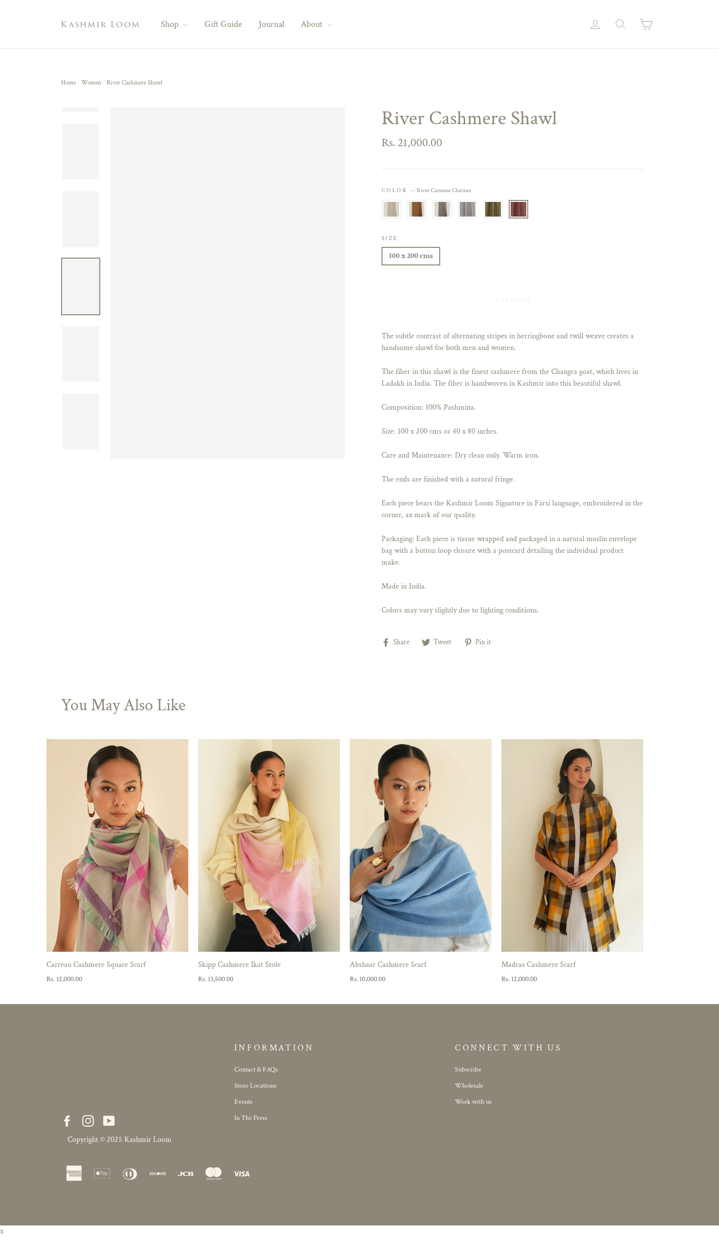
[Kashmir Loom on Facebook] (67, 1121)
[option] (227, 283)
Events (243, 1101)
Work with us (473, 1101)
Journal (271, 24)
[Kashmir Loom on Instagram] (88, 1121)
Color (426, 190)
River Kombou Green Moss (493, 209)
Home (68, 83)
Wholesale (469, 1085)
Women (91, 83)
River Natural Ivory (391, 209)
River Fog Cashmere (467, 209)
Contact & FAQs (256, 1069)
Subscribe (468, 1069)
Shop (170, 24)
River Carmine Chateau (518, 209)
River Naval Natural (442, 209)
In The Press (250, 1118)
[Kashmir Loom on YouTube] (109, 1121)
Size (390, 238)
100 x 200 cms (411, 256)
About (313, 24)
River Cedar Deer (417, 209)
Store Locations (255, 1085)
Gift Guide (223, 24)
